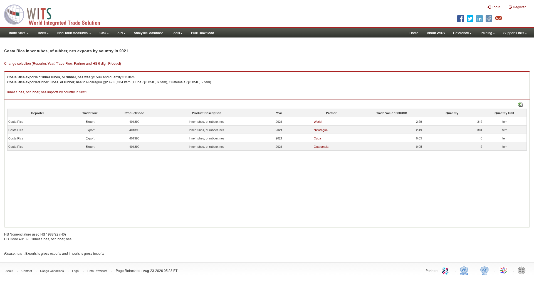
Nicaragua (321, 130)
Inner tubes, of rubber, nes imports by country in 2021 (47, 91)
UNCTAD (465, 270)
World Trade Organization (503, 270)
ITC (446, 270)
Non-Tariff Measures (72, 32)
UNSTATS (484, 270)
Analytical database (149, 32)
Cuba (317, 138)
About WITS (436, 32)
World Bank (522, 270)
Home (414, 32)
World (318, 121)
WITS (55, 14)
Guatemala (321, 146)
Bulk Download (202, 32)
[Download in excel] (520, 103)
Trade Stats (17, 32)
